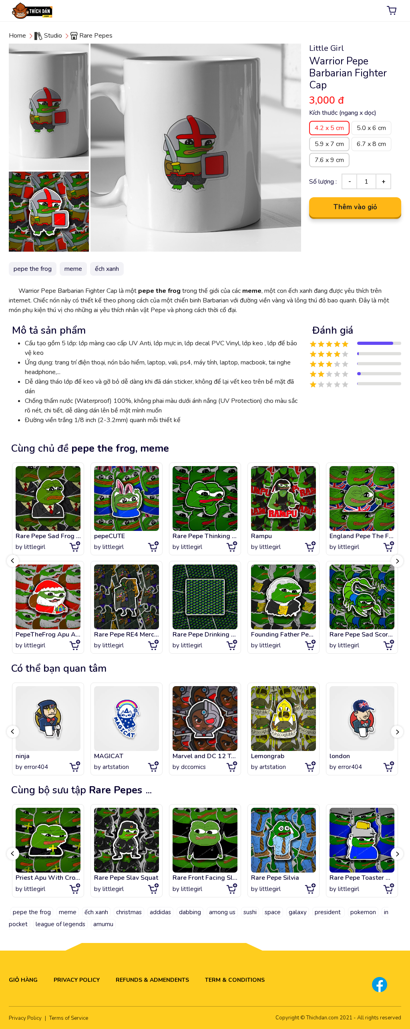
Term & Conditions (235, 980)
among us (222, 912)
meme (251, 290)
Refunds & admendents (152, 980)
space (273, 912)
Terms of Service (68, 1018)
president (328, 912)
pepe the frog (159, 290)
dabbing (190, 912)
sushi (250, 912)
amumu (103, 924)
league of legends (60, 924)
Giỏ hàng (23, 980)
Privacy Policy (77, 980)
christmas (129, 912)
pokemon (363, 912)
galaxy (298, 912)
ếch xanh (96, 912)
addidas (160, 912)
